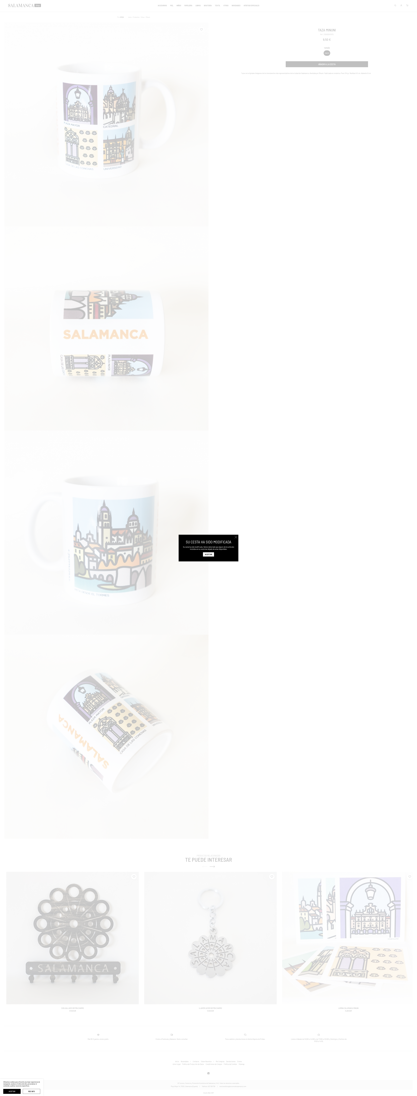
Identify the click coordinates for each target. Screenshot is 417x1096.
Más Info (31, 1091)
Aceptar (12, 1091)
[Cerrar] (236, 537)
